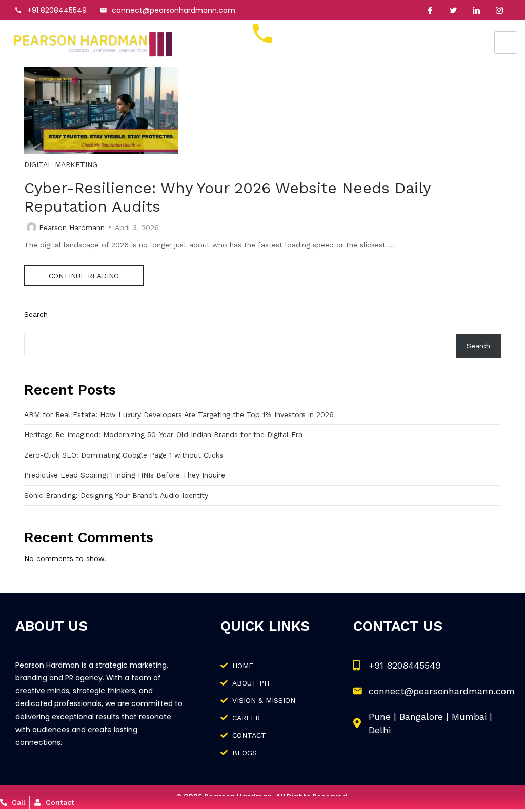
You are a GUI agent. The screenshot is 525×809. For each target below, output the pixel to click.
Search (36, 314)
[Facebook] (430, 10)
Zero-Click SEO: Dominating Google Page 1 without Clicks (123, 455)
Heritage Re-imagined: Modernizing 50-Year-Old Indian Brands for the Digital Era (163, 434)
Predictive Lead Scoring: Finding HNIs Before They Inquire (124, 475)
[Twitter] (453, 10)
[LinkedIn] (476, 10)
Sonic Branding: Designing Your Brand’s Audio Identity (116, 495)
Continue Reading (84, 276)
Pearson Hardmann (72, 227)
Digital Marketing (60, 164)
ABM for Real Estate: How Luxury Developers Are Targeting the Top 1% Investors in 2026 (179, 414)
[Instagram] (499, 10)
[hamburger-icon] (505, 42)
